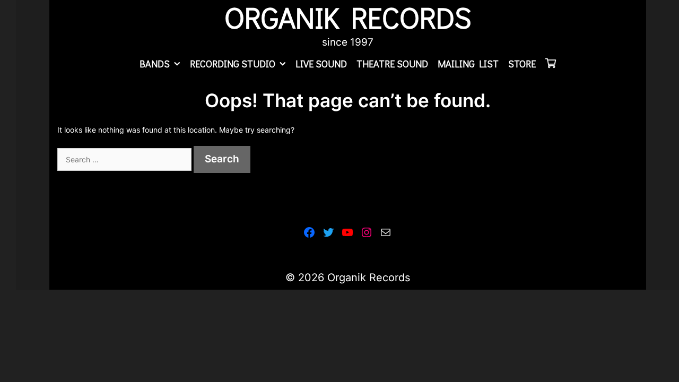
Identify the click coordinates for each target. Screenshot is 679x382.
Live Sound (321, 63)
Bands (155, 63)
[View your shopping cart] (551, 63)
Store (522, 63)
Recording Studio (232, 63)
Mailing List (468, 63)
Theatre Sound (392, 63)
